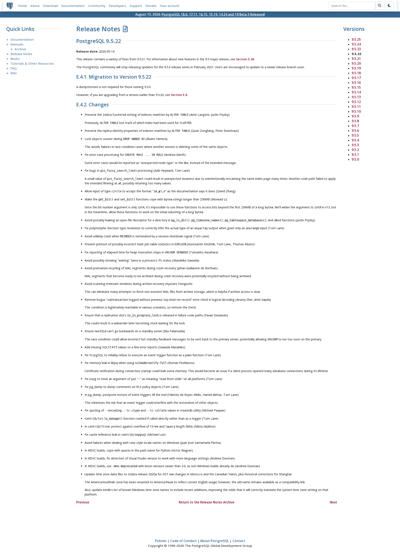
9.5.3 (355, 145)
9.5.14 (356, 92)
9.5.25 (356, 39)
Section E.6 (179, 95)
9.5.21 (356, 59)
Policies (161, 541)
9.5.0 (355, 159)
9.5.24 (356, 44)
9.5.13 (356, 97)
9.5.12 (356, 102)
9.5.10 (356, 111)
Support (136, 6)
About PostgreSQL (214, 541)
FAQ (13, 68)
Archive (20, 49)
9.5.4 (355, 140)
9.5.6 (355, 130)
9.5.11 (356, 106)
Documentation (73, 6)
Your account (169, 6)
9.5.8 (355, 121)
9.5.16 (356, 83)
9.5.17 (356, 78)
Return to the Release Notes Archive (206, 502)
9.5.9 (355, 116)
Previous (82, 502)
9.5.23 (356, 49)
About (35, 6)
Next (333, 502)
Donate (150, 6)
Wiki (13, 73)
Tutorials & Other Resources (32, 63)
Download (50, 6)
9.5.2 (355, 150)
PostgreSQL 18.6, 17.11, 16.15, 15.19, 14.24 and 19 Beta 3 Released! (213, 14)
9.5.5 (355, 135)
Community (96, 6)
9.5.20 (356, 63)
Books (15, 59)
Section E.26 (245, 59)
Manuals (16, 44)
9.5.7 (355, 126)
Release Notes (21, 54)
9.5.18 (356, 73)
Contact (238, 541)
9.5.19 (356, 68)
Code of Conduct (183, 541)
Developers (117, 6)
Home (22, 6)
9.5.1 (355, 154)
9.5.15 (356, 87)
